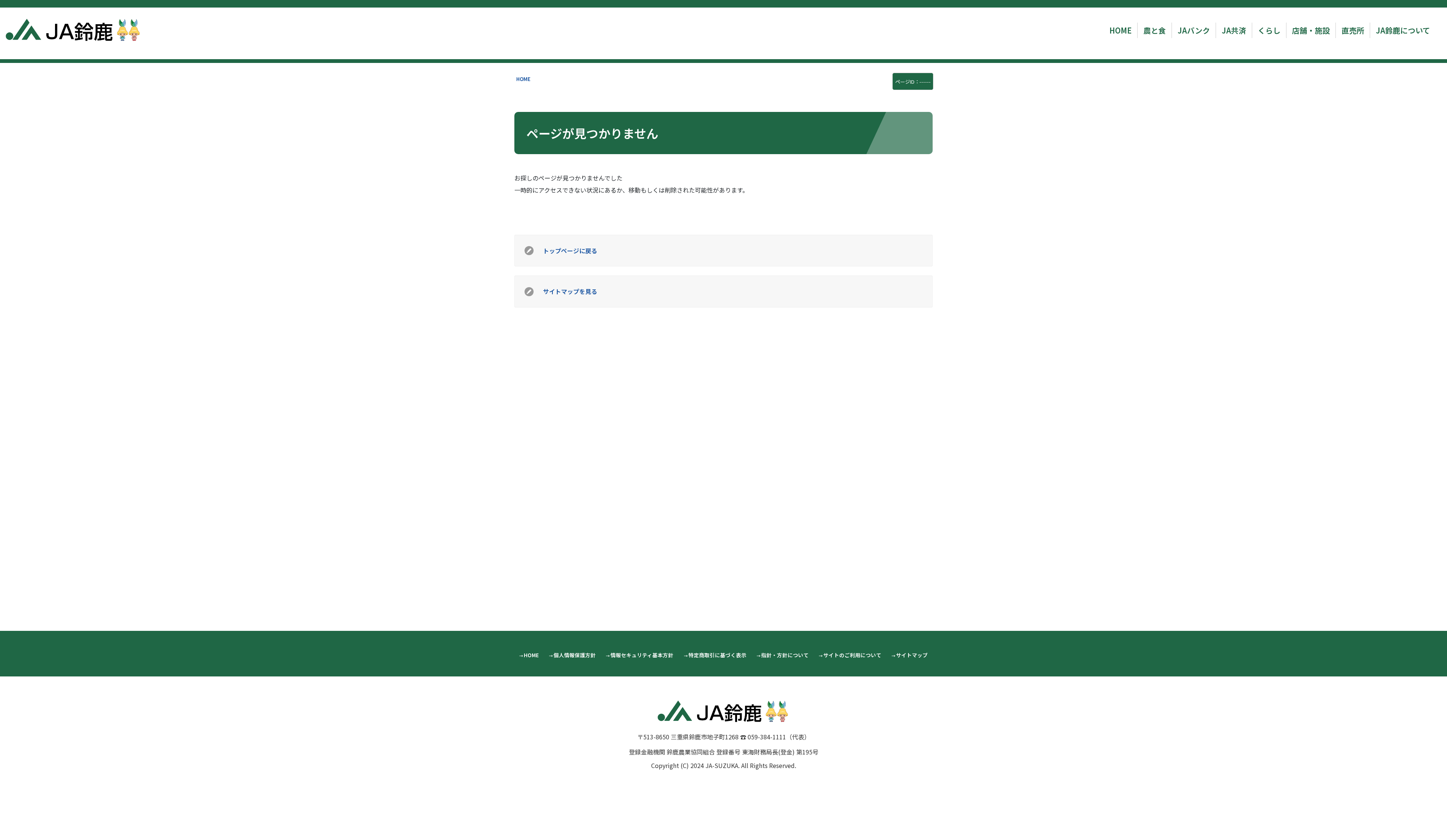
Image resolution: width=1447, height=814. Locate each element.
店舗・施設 (1311, 30)
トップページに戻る (570, 250)
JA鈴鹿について (1403, 30)
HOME (1120, 30)
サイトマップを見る (570, 291)
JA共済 (1234, 30)
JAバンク (1194, 30)
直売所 (1352, 30)
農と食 (1154, 30)
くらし (1269, 30)
